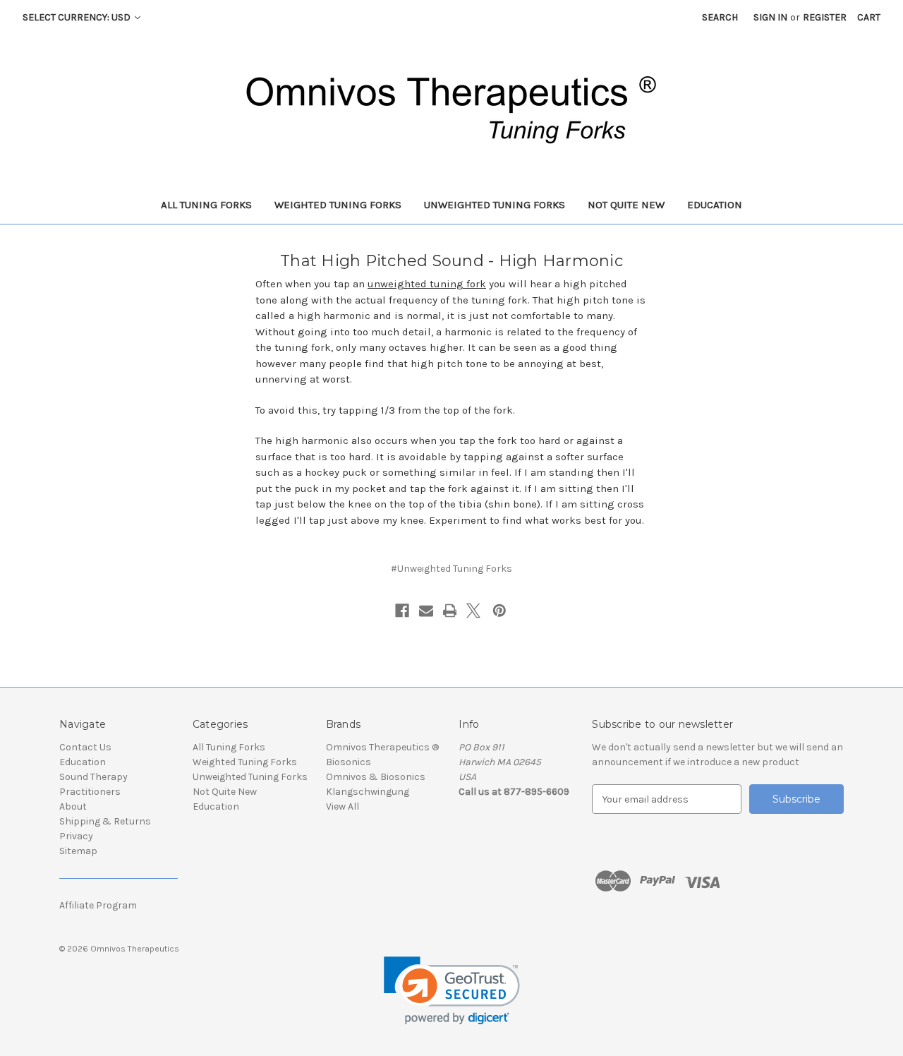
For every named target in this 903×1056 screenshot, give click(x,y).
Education (714, 204)
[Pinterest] (499, 610)
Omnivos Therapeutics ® (382, 747)
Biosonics (348, 762)
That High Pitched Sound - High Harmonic (451, 260)
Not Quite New (626, 204)
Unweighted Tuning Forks (494, 204)
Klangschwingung (367, 792)
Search (720, 17)
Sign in (770, 17)
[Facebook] (402, 610)
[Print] (450, 610)
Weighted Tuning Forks (337, 204)
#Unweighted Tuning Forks (451, 569)
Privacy (76, 836)
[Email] (426, 610)
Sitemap (78, 851)
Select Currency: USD (78, 17)
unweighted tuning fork (427, 283)
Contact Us (85, 747)
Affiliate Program (98, 905)
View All (342, 806)
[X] (473, 610)
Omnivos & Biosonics (375, 777)
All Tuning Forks (206, 204)
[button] (452, 990)
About (73, 806)
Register (825, 17)
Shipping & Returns (105, 821)
